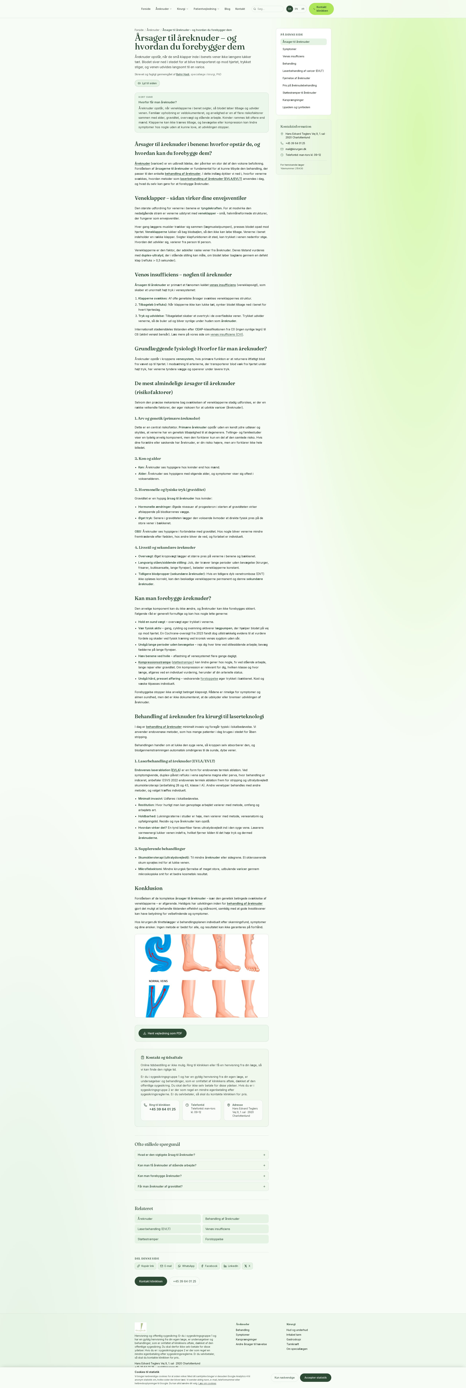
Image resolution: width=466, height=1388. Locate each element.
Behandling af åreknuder (222, 1219)
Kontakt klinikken (322, 8)
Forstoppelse (214, 1239)
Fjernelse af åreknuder (296, 78)
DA (289, 8)
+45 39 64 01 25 (184, 1281)
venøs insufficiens (223, 285)
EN (296, 8)
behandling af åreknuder (183, 173)
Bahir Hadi (182, 74)
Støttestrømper (148, 1239)
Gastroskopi (294, 1339)
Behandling (289, 63)
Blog (227, 8)
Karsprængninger (293, 99)
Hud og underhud (297, 1329)
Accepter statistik (316, 1377)
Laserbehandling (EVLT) (154, 1229)
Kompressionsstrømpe (154, 662)
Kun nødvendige (285, 1377)
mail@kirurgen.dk (296, 149)
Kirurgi (181, 8)
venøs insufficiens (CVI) (226, 334)
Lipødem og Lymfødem (296, 107)
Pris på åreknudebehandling (300, 85)
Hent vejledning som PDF (165, 1033)
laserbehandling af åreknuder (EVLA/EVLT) (211, 179)
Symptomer (289, 49)
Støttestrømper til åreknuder (299, 92)
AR (302, 8)
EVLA (176, 770)
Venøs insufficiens (217, 1229)
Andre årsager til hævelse (251, 1344)
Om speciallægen (297, 1348)
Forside (146, 8)
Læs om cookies (207, 1383)
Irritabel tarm (294, 1334)
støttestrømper (183, 662)
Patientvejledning (205, 8)
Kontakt (240, 8)
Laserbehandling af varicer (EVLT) (303, 70)
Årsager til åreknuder (296, 41)
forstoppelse (209, 678)
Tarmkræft (293, 1344)
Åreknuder (162, 8)
